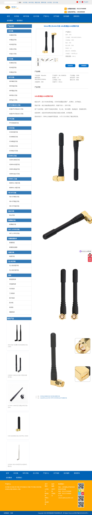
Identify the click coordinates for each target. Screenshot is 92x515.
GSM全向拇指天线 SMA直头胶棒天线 (50, 396)
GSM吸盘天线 (13, 141)
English (86, 2)
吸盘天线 (37, 2)
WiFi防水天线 (13, 95)
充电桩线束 (12, 284)
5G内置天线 (12, 67)
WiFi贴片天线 (13, 100)
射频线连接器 (13, 247)
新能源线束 (12, 279)
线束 (9, 275)
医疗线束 (12, 298)
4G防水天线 (12, 49)
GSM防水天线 (13, 146)
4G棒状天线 (12, 35)
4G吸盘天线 (12, 39)
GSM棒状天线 (13, 136)
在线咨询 (70, 65)
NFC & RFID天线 (13, 229)
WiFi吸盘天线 (13, 90)
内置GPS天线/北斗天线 (16, 113)
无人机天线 (12, 261)
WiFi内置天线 (13, 86)
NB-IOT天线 (12, 192)
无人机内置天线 (14, 265)
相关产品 (10, 318)
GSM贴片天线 (13, 150)
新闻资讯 (76, 16)
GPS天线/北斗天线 (14, 105)
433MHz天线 (12, 156)
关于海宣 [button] (56, 16)
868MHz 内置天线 (14, 187)
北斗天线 (55, 2)
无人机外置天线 (14, 270)
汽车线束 (12, 288)
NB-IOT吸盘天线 (14, 201)
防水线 (11, 302)
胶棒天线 (43, 2)
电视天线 (11, 252)
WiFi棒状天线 (13, 81)
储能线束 (12, 312)
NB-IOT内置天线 (14, 206)
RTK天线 (11, 119)
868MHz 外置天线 (14, 183)
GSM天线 (11, 128)
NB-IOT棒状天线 (14, 196)
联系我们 (20, 20)
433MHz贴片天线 (14, 174)
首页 (8, 16)
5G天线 (49, 2)
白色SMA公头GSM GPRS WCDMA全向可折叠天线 (53, 398)
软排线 (11, 307)
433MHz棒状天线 (14, 160)
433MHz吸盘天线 (14, 169)
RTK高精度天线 (14, 123)
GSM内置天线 (13, 132)
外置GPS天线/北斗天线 (16, 109)
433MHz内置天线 (14, 164)
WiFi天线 (31, 2)
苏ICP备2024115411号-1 (81, 513)
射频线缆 (12, 242)
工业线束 (12, 293)
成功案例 (10, 20)
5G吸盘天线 (12, 72)
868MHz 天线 (12, 179)
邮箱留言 (84, 65)
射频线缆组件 (12, 238)
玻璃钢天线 (12, 220)
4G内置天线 (12, 44)
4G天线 (25, 2)
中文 (80, 2)
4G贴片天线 (12, 53)
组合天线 (11, 211)
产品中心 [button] (46, 16)
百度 (11, 513)
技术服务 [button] (66, 16)
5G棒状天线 (12, 63)
